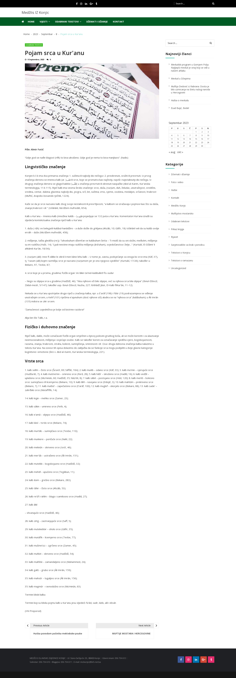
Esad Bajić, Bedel (180, 108)
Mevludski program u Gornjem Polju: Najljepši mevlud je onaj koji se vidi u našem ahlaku (190, 67)
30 (202, 146)
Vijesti (43, 21)
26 (178, 146)
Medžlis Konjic (178, 205)
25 (172, 146)
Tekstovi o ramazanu (182, 260)
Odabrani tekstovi (67, 21)
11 (172, 139)
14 (190, 139)
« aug (172, 152)
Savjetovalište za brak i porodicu (188, 244)
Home (31, 21)
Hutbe (174, 190)
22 (196, 142)
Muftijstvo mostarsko (182, 213)
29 (196, 146)
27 (184, 146)
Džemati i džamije (97, 21)
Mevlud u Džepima (180, 78)
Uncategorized (178, 268)
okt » (180, 152)
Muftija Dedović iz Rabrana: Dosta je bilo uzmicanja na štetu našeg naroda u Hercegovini (190, 89)
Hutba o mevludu (180, 100)
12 (178, 139)
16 (202, 139)
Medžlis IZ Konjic (35, 12)
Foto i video (177, 182)
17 (208, 139)
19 (178, 142)
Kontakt (118, 21)
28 (190, 146)
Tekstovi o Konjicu (180, 252)
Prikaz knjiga (177, 229)
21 (190, 142)
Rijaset (174, 236)
